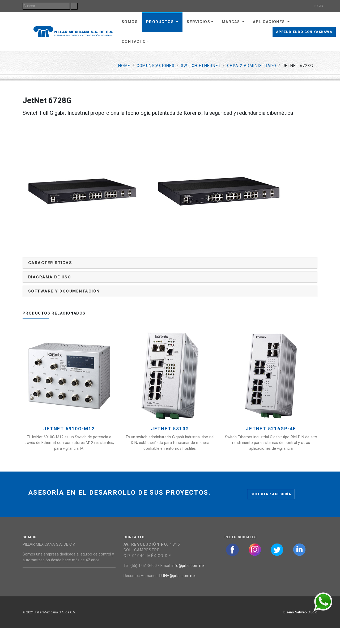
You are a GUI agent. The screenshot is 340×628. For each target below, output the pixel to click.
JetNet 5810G (170, 428)
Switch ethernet (201, 65)
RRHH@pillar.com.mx (177, 576)
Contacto (134, 41)
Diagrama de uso (49, 277)
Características (50, 263)
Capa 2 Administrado (251, 65)
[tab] (170, 262)
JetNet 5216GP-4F (271, 428)
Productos (160, 22)
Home (124, 65)
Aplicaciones (269, 22)
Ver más (71, 384)
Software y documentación (64, 291)
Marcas (231, 22)
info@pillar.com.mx (188, 565)
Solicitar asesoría (270, 494)
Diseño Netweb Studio (300, 612)
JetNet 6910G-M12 (69, 428)
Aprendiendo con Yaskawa (304, 32)
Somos (130, 22)
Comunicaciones (156, 65)
